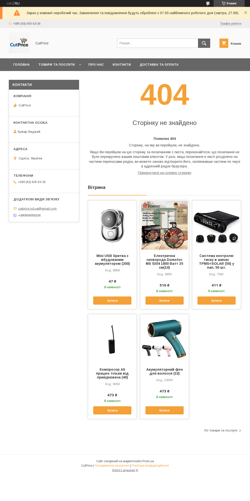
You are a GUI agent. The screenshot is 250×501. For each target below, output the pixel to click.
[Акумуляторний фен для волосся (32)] (164, 338)
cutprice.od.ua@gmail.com (37, 208)
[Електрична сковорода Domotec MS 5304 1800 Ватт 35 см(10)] (164, 225)
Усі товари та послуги (220, 430)
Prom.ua (148, 461)
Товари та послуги (56, 64)
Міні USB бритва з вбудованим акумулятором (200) (112, 260)
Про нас (96, 64)
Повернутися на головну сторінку (164, 173)
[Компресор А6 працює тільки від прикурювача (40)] (112, 338)
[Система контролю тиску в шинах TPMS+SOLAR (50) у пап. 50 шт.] (216, 225)
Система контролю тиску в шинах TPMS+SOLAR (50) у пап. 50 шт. (216, 261)
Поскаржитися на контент (112, 465)
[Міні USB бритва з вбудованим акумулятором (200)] (112, 225)
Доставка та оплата (159, 64)
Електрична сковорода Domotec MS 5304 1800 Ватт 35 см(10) (164, 261)
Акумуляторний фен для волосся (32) (164, 371)
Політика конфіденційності (150, 465)
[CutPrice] (19, 52)
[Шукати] (204, 43)
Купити (112, 300)
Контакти (122, 64)
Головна (21, 64)
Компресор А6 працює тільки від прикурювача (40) (112, 373)
